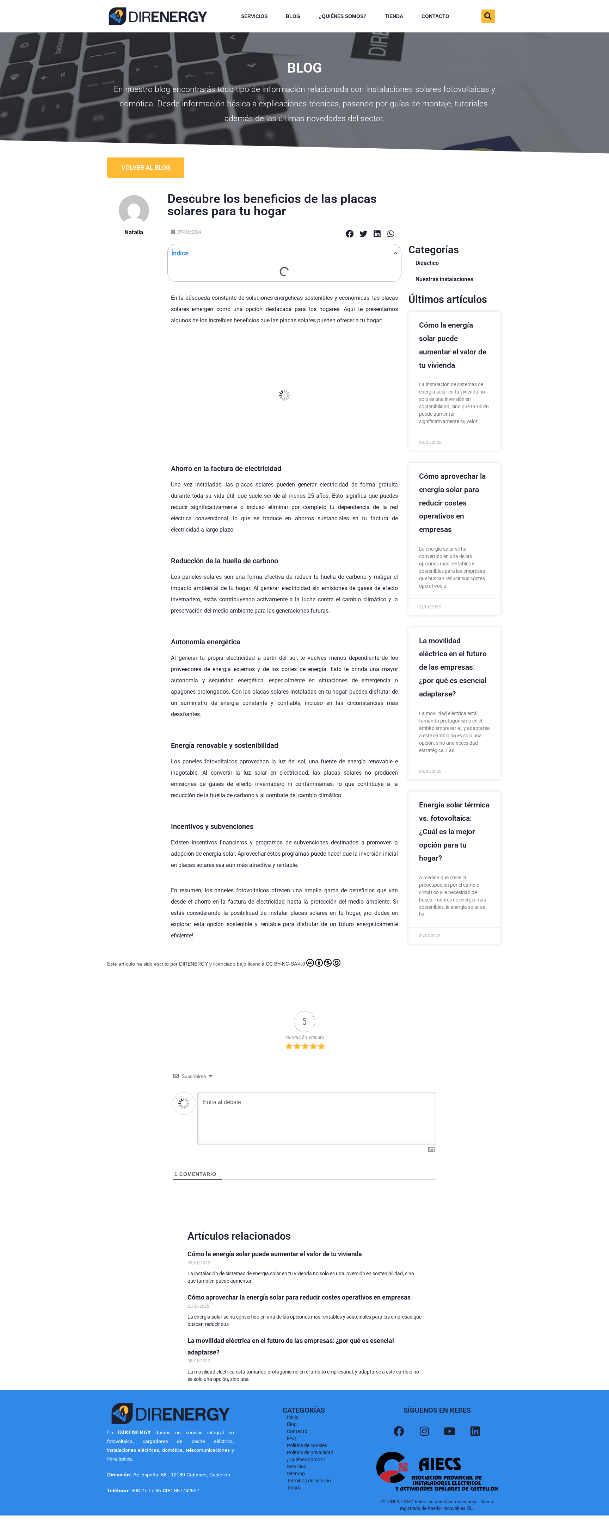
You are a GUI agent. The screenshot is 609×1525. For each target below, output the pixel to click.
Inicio (293, 1417)
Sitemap (296, 1473)
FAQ (291, 1438)
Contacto (435, 16)
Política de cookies (307, 1445)
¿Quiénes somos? (343, 16)
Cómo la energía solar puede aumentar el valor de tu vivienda (274, 1254)
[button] (488, 16)
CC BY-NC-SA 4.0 (285, 964)
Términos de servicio (309, 1480)
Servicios (254, 16)
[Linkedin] (475, 1431)
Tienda (394, 16)
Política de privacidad (310, 1452)
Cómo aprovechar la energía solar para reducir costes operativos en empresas (452, 503)
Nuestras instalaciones (444, 279)
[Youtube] (449, 1431)
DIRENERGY (193, 964)
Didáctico (427, 263)
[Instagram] (424, 1431)
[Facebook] (399, 1431)
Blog (293, 16)
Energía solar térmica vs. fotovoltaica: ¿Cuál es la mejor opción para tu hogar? (454, 831)
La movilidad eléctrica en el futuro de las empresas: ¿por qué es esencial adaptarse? (453, 667)
